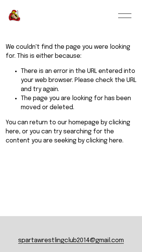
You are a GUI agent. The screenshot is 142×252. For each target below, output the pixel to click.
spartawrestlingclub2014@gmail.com (71, 240)
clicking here (104, 141)
